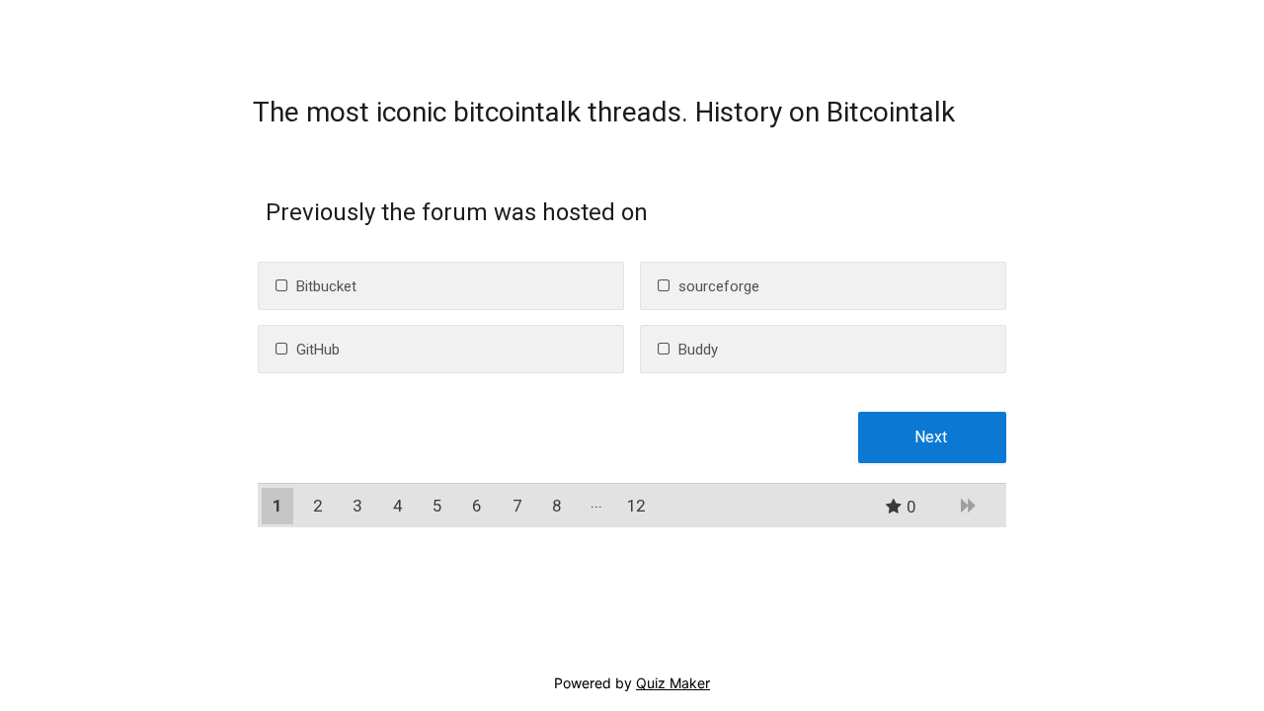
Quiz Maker (673, 682)
